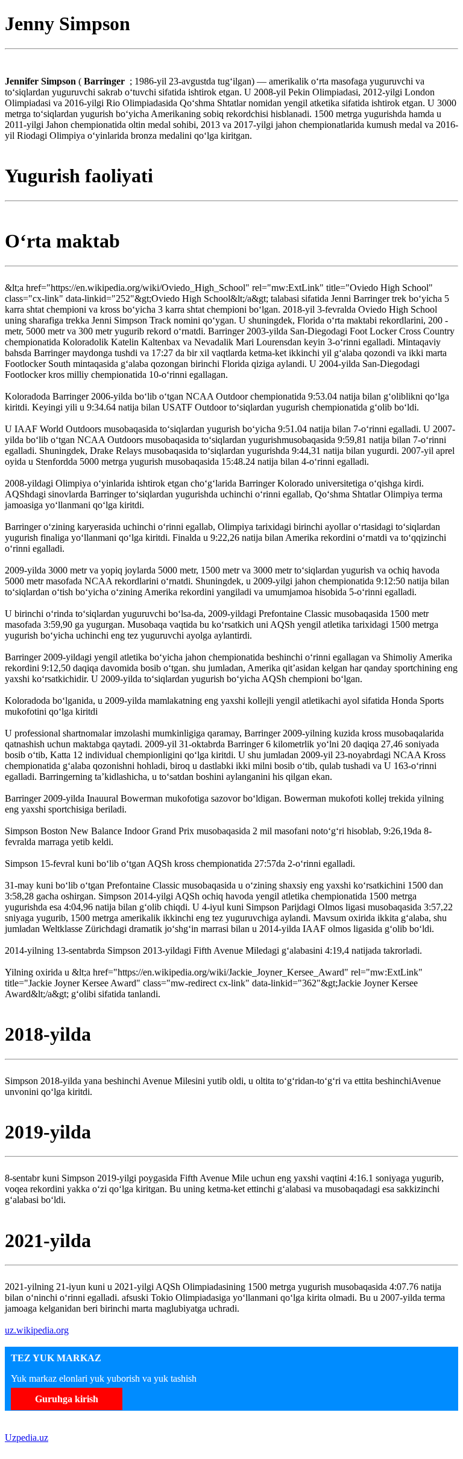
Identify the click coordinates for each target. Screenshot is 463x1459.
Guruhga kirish (66, 1399)
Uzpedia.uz (26, 1437)
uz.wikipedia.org (37, 1330)
